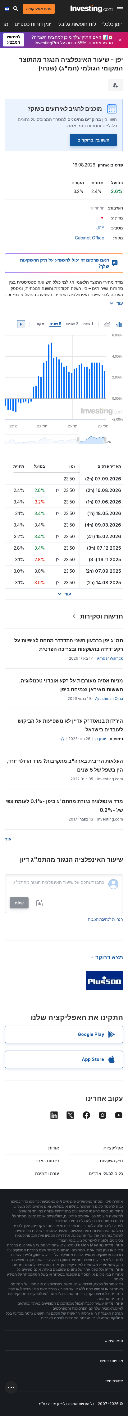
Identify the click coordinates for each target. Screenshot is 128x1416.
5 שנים (55, 323)
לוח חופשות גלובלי (76, 24)
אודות (53, 1147)
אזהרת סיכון (113, 1381)
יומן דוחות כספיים (33, 24)
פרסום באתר (47, 1160)
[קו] (107, 324)
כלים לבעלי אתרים (106, 1173)
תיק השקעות (111, 1160)
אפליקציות (113, 1147)
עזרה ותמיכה (47, 1173)
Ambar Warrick (110, 658)
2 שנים (72, 323)
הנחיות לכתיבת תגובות (105, 919)
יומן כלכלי (112, 24)
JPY (100, 227)
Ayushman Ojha (109, 698)
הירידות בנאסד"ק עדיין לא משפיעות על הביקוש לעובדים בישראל (70, 725)
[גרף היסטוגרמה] (119, 324)
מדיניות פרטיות (111, 1360)
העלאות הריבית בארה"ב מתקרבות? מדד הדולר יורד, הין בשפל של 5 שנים (65, 765)
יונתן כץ (100, 738)
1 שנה (88, 323)
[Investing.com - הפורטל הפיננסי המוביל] (91, 8)
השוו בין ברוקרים (93, 139)
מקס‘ (39, 323)
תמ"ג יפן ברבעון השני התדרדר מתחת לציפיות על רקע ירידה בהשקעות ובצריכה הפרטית (68, 644)
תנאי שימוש (114, 1340)
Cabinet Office (89, 237)
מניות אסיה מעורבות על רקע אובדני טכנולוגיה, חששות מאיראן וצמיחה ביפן (71, 684)
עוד (120, 303)
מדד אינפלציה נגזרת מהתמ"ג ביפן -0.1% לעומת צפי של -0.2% (64, 805)
